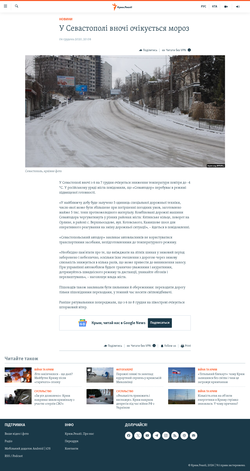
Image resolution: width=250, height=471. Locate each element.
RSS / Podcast (14, 456)
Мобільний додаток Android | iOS (28, 448)
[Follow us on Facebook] (128, 435)
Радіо (8, 441)
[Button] (148, 50)
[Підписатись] (193, 435)
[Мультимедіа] (226, 6)
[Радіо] (238, 6)
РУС (203, 6)
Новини (65, 19)
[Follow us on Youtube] (147, 435)
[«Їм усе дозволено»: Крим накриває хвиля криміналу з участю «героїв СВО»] (18, 396)
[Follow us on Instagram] (166, 435)
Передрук (72, 441)
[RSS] (175, 435)
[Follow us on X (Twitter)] (138, 435)
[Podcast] (184, 435)
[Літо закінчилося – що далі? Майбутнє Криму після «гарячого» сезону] (18, 375)
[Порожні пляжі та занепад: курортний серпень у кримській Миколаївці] (100, 375)
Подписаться (160, 323)
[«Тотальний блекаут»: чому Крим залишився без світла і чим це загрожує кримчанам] (181, 375)
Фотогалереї (124, 369)
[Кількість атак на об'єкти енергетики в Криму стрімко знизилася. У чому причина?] (181, 396)
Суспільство (42, 391)
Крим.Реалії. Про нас (79, 433)
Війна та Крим (44, 369)
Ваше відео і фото (17, 433)
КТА (214, 6)
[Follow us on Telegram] (156, 435)
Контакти (71, 448)
